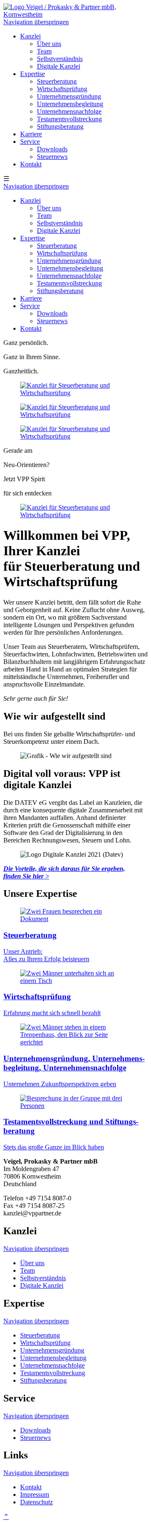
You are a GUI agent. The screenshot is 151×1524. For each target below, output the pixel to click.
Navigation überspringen (36, 22)
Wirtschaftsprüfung (62, 88)
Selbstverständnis (60, 58)
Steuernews (52, 156)
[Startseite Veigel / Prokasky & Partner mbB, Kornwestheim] (75, 14)
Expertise (32, 73)
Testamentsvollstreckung (69, 119)
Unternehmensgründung (69, 96)
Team (44, 51)
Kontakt (31, 164)
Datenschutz (36, 1502)
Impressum (34, 1494)
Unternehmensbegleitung (70, 103)
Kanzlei (30, 36)
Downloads (52, 149)
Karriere (31, 134)
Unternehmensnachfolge (69, 111)
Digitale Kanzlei (58, 66)
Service (30, 141)
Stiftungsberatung (60, 126)
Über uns (49, 43)
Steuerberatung (57, 81)
